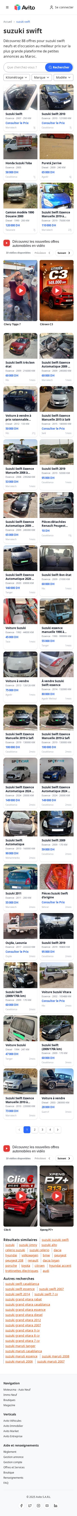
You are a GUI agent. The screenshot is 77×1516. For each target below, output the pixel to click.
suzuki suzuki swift (55, 1240)
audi (46, 1271)
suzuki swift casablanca (22, 1284)
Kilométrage (14, 77)
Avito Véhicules (12, 1421)
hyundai (11, 1255)
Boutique (8, 1472)
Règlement (9, 1452)
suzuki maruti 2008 (55, 1356)
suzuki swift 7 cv (46, 1294)
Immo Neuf (10, 1395)
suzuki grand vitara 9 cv (22, 1330)
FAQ (5, 1483)
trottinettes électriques (21, 1271)
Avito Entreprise (12, 1436)
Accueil (7, 22)
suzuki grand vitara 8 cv (22, 1335)
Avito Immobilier (13, 1426)
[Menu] (7, 7)
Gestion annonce (13, 1457)
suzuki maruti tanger (20, 1346)
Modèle (61, 77)
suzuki (10, 1245)
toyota (25, 1266)
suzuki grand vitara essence (25, 1310)
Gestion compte (12, 1462)
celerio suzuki (15, 1250)
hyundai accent (60, 1266)
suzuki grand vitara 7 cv (22, 1341)
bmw (46, 1255)
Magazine (9, 1405)
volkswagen (30, 1255)
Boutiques (9, 1400)
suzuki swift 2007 (51, 1289)
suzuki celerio (39, 1250)
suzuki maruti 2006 (19, 1361)
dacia (57, 1250)
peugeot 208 (14, 1260)
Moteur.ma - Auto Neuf (16, 1389)
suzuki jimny (28, 1245)
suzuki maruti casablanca (23, 1351)
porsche (11, 1266)
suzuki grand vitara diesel (24, 1315)
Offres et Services (14, 1467)
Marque (39, 77)
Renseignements (13, 1478)
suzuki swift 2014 (17, 1294)
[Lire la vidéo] (20, 290)
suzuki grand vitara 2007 (23, 1325)
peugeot (60, 1255)
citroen (40, 1266)
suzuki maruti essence (21, 1356)
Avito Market (11, 1431)
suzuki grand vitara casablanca (27, 1304)
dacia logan (51, 1260)
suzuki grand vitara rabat (23, 1299)
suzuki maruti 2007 (51, 1361)
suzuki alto (49, 1245)
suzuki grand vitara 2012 (23, 1320)
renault (33, 1260)
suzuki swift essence (20, 1289)
